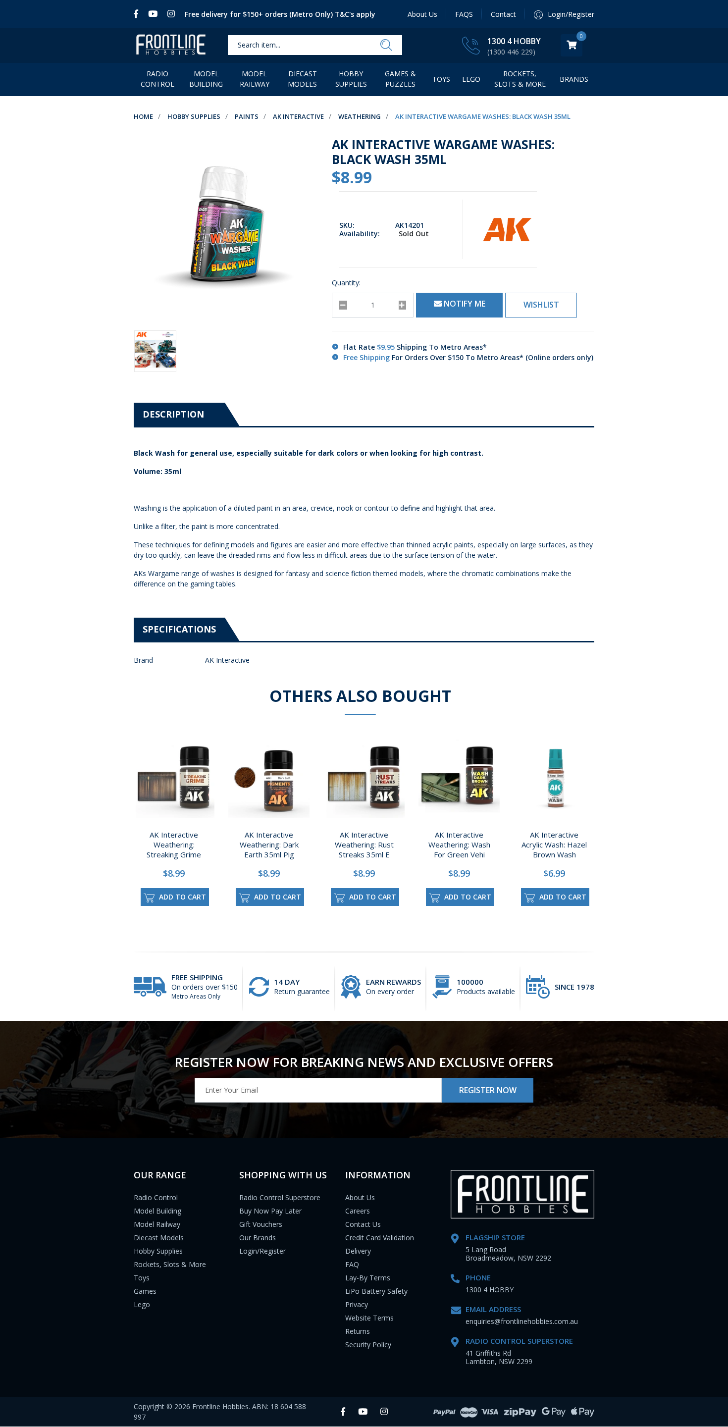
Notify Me (463, 303)
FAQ (352, 1264)
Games (145, 1291)
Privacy (356, 1304)
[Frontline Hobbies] (171, 45)
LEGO (471, 79)
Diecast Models (302, 79)
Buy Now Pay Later (270, 1211)
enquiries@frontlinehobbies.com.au (522, 1321)
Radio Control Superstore (279, 1197)
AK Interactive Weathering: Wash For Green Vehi (459, 844)
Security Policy (368, 1344)
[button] (541, 305)
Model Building (206, 79)
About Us (422, 14)
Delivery (358, 1251)
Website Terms (369, 1317)
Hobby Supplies (351, 79)
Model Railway (254, 79)
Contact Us (363, 1224)
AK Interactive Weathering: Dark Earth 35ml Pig (269, 844)
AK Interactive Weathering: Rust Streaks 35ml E (364, 844)
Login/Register (262, 1251)
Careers (357, 1211)
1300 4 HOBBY (514, 41)
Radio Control (157, 79)
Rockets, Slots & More (520, 79)
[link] (138, 14)
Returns (357, 1331)
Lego (142, 1304)
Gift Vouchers (260, 1224)
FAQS (464, 14)
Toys (441, 79)
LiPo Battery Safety (376, 1291)
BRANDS (574, 79)
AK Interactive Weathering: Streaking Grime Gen (174, 849)
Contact (503, 14)
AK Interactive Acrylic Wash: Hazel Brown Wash (554, 844)
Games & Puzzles (400, 79)
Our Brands (257, 1237)
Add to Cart (181, 896)
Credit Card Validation (379, 1237)
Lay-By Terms (367, 1277)
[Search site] (386, 45)
